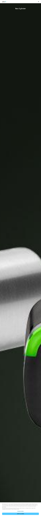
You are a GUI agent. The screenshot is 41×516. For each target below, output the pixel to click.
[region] (20, 509)
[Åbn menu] (38, 1)
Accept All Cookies (20, 513)
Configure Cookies (20, 511)
